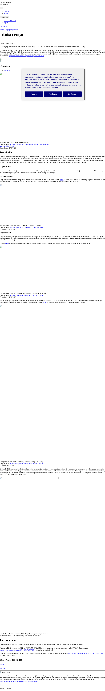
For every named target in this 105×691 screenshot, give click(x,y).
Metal (2, 664)
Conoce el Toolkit (10, 21)
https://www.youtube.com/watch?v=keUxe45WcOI (26, 295)
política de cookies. (51, 88)
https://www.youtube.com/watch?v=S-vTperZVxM (26, 227)
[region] (53, 84)
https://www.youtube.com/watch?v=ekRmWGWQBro (17, 650)
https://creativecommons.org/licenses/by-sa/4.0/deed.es (26, 56)
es (1, 8)
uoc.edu (2, 669)
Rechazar (53, 94)
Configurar (72, 94)
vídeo (61, 180)
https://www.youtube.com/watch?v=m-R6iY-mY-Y (26, 463)
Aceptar (34, 94)
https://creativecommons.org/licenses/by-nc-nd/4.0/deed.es (19, 681)
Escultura (7, 70)
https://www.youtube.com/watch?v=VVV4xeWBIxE (85, 653)
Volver (9, 30)
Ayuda (6, 23)
